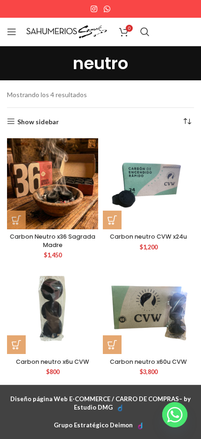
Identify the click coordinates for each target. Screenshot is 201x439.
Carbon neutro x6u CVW (52, 362)
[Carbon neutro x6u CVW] (52, 308)
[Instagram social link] (94, 9)
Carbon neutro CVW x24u (148, 237)
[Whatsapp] (174, 414)
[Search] (145, 31)
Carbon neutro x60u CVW (148, 362)
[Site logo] (67, 31)
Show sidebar (38, 121)
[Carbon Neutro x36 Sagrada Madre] (52, 183)
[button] (16, 220)
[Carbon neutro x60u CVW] (148, 308)
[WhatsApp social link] (106, 9)
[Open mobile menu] (11, 31)
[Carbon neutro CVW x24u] (148, 183)
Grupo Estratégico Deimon (93, 425)
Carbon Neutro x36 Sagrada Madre (52, 241)
